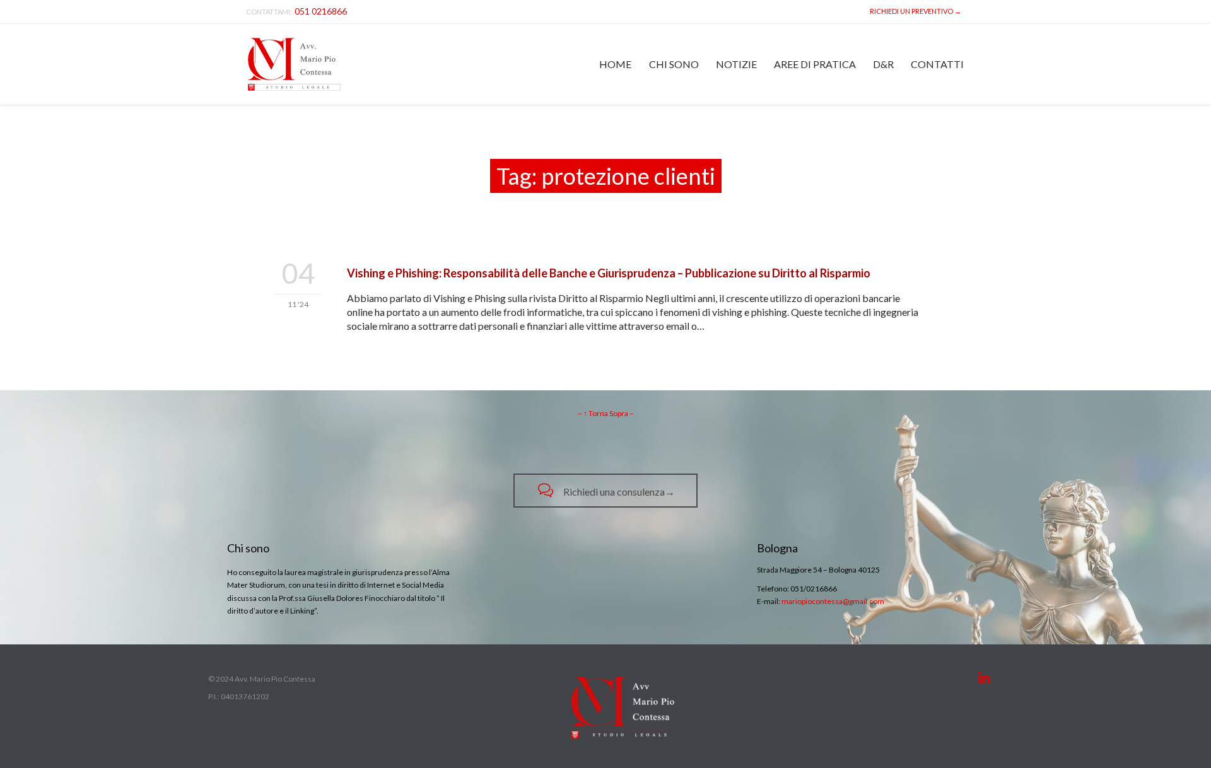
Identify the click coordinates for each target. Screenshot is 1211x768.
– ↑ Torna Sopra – (606, 413)
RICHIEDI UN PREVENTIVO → (914, 11)
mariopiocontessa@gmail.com (832, 601)
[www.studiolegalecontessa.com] (294, 64)
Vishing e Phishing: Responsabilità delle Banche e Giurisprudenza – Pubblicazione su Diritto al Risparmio (608, 273)
